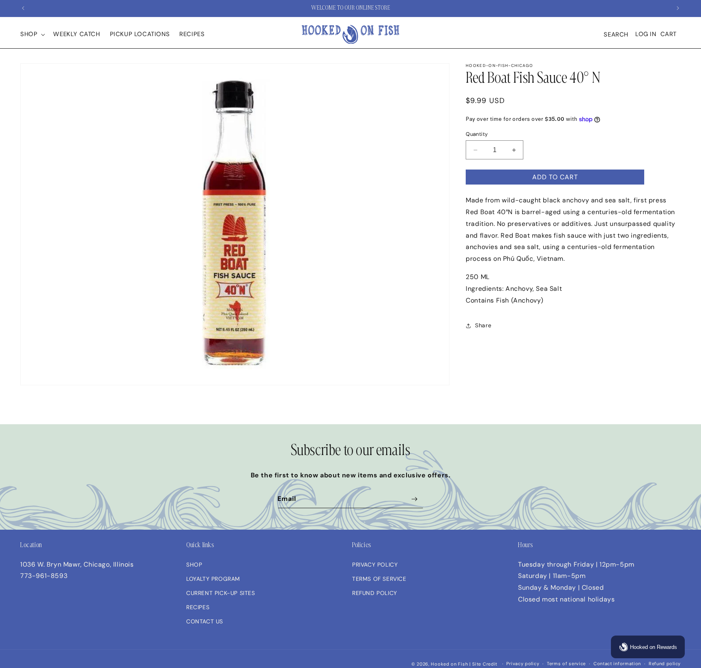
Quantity (477, 134)
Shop (194, 564)
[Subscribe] (414, 499)
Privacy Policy (375, 564)
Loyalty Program (213, 578)
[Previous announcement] (23, 8)
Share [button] (483, 325)
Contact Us (204, 621)
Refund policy (665, 663)
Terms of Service (379, 578)
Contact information (617, 663)
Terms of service (566, 663)
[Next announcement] (678, 8)
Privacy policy (522, 663)
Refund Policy (374, 593)
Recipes (197, 607)
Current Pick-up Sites (220, 593)
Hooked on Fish (449, 664)
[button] (31, 34)
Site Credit (484, 664)
